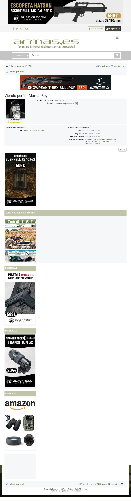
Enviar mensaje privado (34, 131)
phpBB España (75, 491)
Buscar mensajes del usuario (103, 139)
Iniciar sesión (96, 29)
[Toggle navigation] (117, 37)
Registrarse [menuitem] (104, 66)
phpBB (59, 489)
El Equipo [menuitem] (102, 484)
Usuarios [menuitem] (115, 484)
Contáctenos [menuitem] (88, 484)
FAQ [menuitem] (30, 66)
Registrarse (114, 29)
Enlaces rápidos (16, 66)
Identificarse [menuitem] (119, 66)
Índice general (16, 484)
